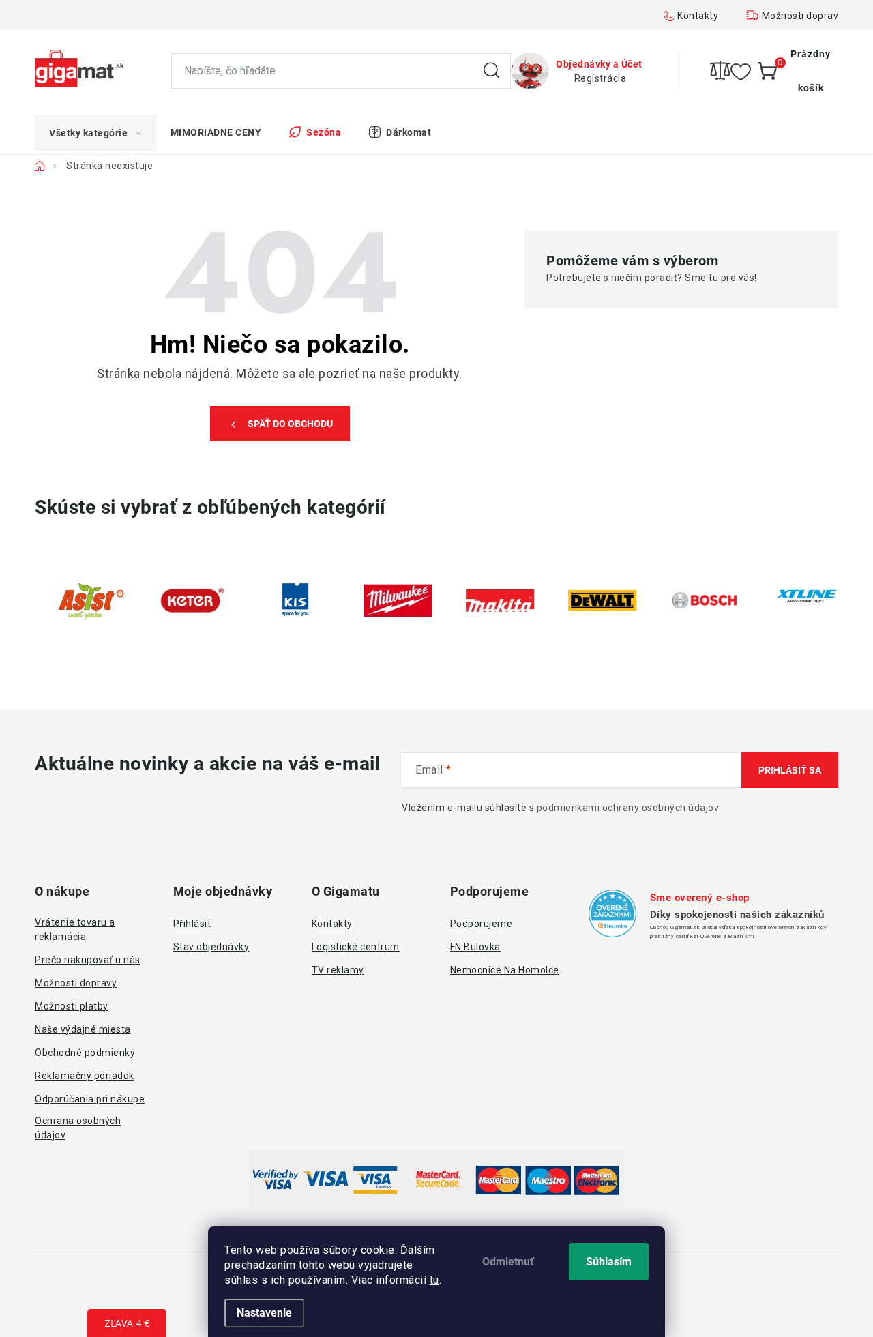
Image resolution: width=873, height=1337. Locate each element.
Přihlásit (192, 923)
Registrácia (600, 78)
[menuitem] (95, 132)
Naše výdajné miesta (83, 1029)
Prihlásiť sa (789, 770)
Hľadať (492, 71)
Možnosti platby (71, 1006)
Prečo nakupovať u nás (87, 959)
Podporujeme (481, 923)
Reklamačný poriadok (84, 1075)
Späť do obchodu (290, 423)
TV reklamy (338, 970)
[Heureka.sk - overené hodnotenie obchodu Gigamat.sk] (612, 913)
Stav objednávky (211, 946)
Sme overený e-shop (700, 898)
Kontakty (697, 15)
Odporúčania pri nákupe (90, 1098)
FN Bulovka (475, 946)
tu (434, 1280)
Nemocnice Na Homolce (504, 970)
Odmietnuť (508, 1261)
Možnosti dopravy (803, 15)
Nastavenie (264, 1312)
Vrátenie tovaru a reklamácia (75, 929)
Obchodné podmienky (85, 1052)
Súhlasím (609, 1261)
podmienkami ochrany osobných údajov (628, 807)
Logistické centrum (356, 946)
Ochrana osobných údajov (78, 1128)
